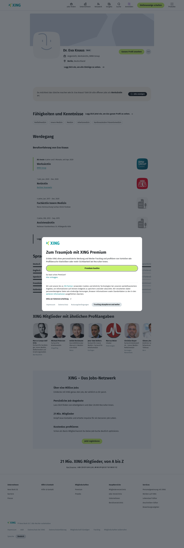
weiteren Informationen (55, 294)
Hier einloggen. (52, 277)
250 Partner (68, 286)
